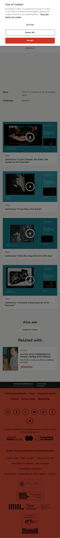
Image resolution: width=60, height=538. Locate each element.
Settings (30, 24)
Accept (30, 40)
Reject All (30, 32)
